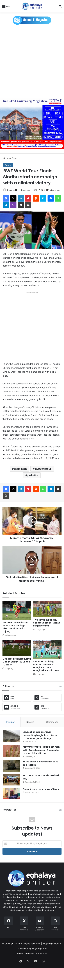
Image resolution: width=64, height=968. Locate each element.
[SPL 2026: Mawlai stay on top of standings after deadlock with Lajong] (16, 610)
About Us (29, 953)
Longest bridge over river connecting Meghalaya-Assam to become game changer (40, 735)
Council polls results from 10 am (41, 789)
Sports (16, 158)
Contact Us (41, 953)
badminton (20, 468)
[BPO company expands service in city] (11, 779)
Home (8, 158)
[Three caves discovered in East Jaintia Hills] (11, 766)
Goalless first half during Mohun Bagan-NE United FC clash (16, 661)
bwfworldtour (42, 468)
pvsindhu (32, 475)
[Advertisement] (32, 63)
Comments (52, 722)
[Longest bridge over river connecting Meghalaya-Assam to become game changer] (11, 736)
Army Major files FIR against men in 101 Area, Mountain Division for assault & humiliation (41, 750)
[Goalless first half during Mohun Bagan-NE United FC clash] (16, 648)
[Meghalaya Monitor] (32, 6)
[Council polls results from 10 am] (11, 793)
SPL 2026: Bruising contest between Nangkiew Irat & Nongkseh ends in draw (46, 666)
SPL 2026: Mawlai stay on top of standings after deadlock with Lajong (14, 627)
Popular (10, 722)
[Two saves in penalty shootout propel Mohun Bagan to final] (47, 609)
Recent (30, 722)
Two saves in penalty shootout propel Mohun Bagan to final (46, 622)
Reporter (11, 190)
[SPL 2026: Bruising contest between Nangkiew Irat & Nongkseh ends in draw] (47, 649)
